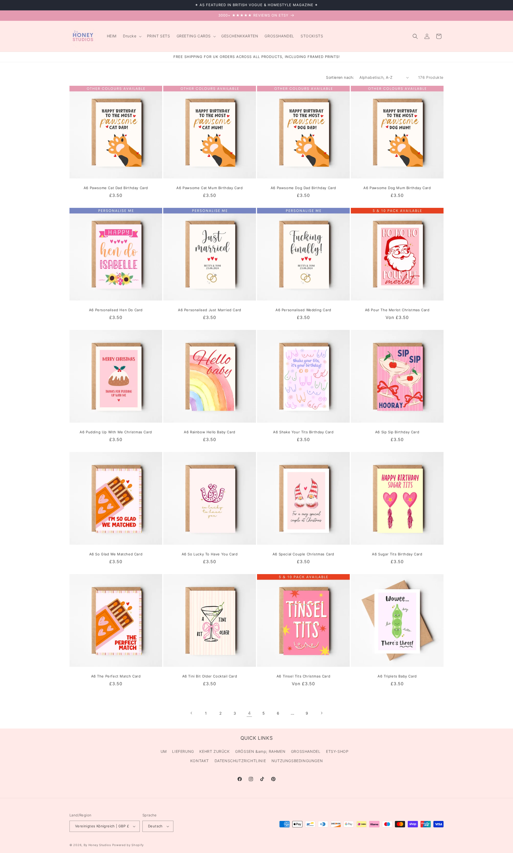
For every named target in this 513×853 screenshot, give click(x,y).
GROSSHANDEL (306, 751)
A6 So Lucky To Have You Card (210, 554)
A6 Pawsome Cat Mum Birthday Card (209, 188)
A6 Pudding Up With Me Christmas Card (116, 432)
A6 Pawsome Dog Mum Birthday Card (397, 188)
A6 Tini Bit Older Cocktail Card (209, 676)
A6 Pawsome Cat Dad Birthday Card (116, 188)
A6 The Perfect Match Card (116, 676)
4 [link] (249, 713)
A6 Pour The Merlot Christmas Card (397, 310)
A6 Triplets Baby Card (397, 676)
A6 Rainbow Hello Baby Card (209, 432)
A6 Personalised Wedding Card (303, 310)
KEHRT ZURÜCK (214, 751)
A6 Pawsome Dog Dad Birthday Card (303, 188)
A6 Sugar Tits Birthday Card (397, 554)
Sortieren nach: (340, 77)
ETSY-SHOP (337, 751)
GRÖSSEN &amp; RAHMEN (260, 751)
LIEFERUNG (183, 751)
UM (164, 751)
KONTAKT (199, 760)
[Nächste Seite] (321, 713)
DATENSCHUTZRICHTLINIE (240, 760)
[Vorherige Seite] (191, 713)
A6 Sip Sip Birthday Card (397, 432)
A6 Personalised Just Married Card (209, 310)
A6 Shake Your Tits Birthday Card (303, 432)
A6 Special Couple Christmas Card (303, 554)
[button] (132, 36)
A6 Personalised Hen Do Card (116, 310)
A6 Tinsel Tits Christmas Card (303, 676)
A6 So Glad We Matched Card (116, 554)
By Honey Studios (97, 845)
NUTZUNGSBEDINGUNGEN (297, 760)
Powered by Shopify (128, 845)
